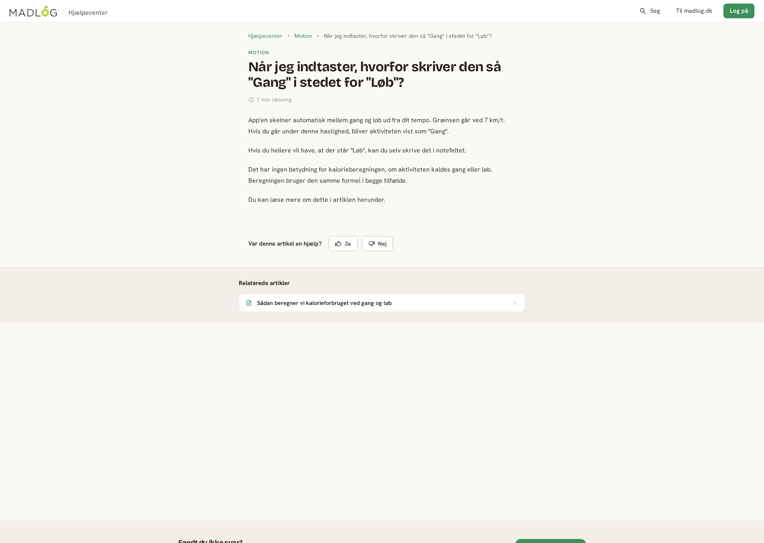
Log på (739, 11)
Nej (382, 243)
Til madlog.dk (694, 11)
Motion (303, 35)
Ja (348, 243)
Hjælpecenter (265, 35)
